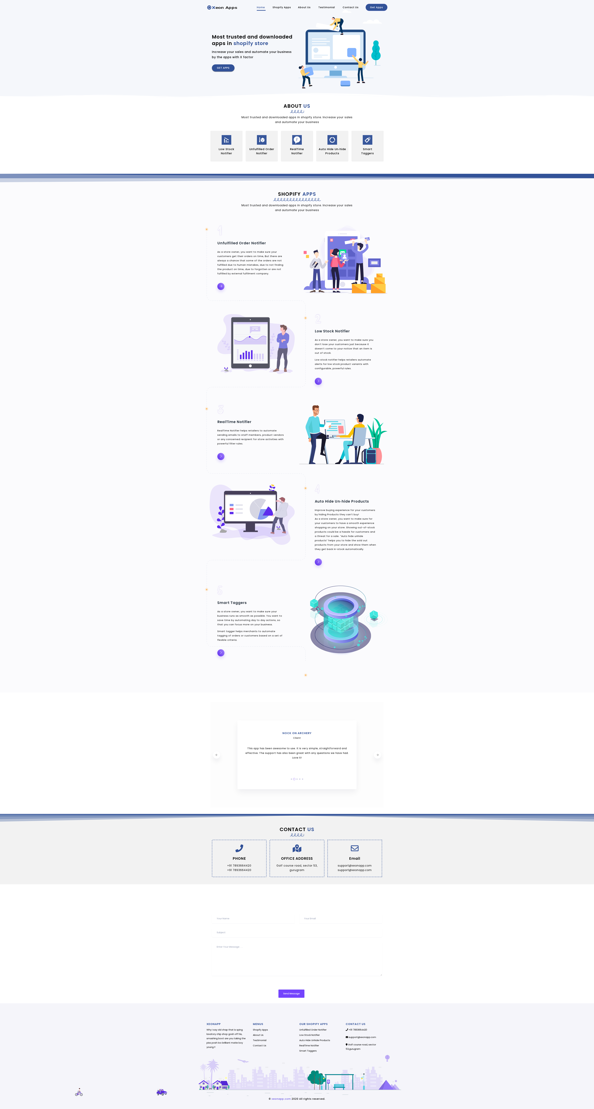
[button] (223, 67)
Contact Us (351, 7)
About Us (304, 7)
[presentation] (216, 755)
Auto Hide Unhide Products (314, 1040)
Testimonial (327, 7)
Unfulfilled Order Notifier (313, 1029)
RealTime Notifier (309, 1045)
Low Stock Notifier (309, 1035)
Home (261, 7)
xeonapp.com (281, 1099)
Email (354, 858)
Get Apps (376, 7)
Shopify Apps (282, 7)
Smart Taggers (308, 1050)
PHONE (239, 858)
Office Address (297, 858)
